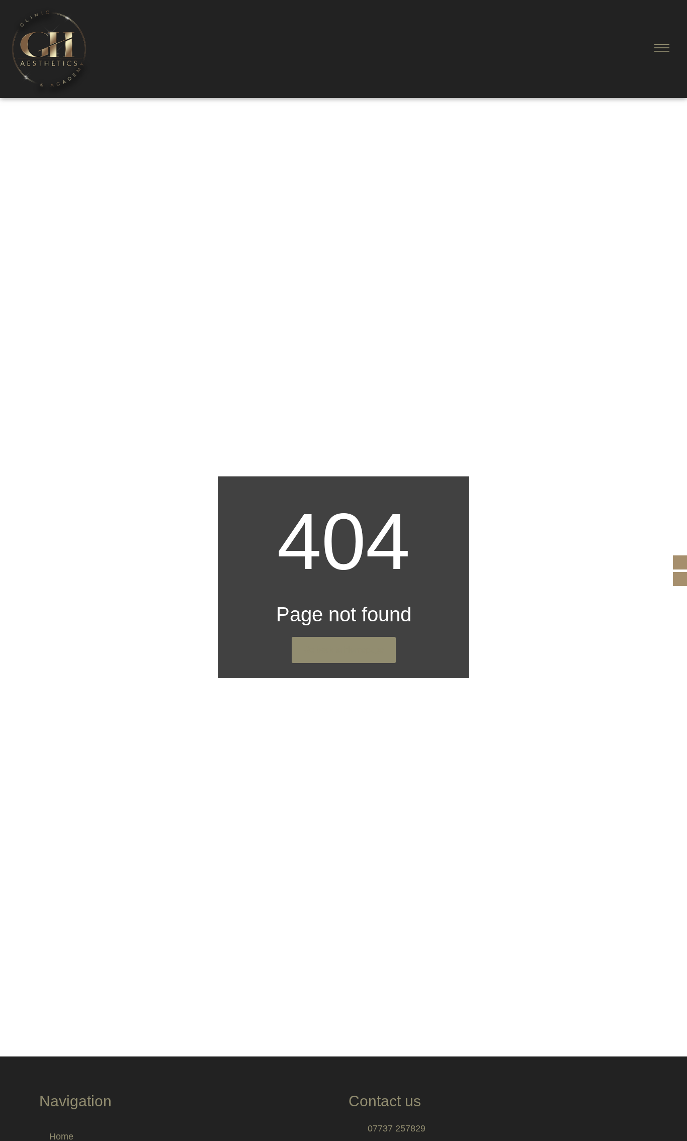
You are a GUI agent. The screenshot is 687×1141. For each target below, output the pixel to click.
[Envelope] (680, 579)
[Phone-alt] (680, 562)
